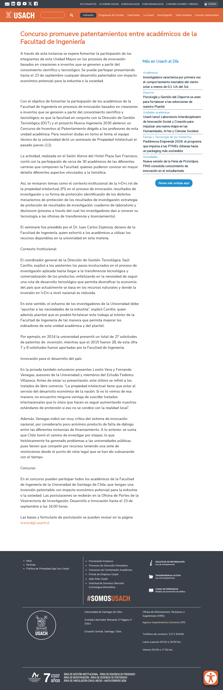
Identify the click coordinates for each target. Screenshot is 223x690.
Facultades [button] (133, 15)
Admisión (88, 15)
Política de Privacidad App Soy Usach (47, 568)
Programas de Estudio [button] (111, 15)
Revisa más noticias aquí (174, 183)
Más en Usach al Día (161, 61)
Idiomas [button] (212, 4)
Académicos (150, 73)
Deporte (148, 92)
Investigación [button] (164, 15)
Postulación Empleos (101, 561)
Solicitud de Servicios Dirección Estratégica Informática (106, 585)
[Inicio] (21, 15)
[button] (212, 679)
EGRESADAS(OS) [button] (130, 4)
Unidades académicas (156, 112)
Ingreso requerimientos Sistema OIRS (164, 622)
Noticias (31, 565)
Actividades (150, 157)
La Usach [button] (148, 15)
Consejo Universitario (207, 15)
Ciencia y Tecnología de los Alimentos (167, 137)
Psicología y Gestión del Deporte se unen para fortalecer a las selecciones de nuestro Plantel (172, 102)
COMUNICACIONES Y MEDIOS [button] (182, 4)
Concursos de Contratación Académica (110, 570)
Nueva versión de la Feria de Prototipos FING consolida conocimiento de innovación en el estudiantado (170, 166)
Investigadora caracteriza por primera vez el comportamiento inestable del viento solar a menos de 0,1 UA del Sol (172, 82)
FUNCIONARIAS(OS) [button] (153, 4)
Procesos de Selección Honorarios (108, 565)
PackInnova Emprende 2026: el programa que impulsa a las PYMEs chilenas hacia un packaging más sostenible (172, 146)
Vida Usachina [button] (183, 15)
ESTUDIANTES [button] (88, 4)
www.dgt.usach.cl (34, 522)
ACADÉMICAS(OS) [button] (109, 4)
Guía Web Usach (98, 579)
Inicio (29, 561)
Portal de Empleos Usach (103, 574)
